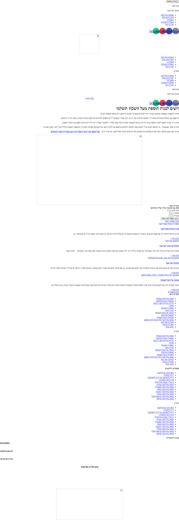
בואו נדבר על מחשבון (165, 373)
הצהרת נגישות (168, 324)
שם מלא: (175, 210)
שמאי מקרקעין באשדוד (164, 387)
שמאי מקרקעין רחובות (165, 391)
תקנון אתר (169, 327)
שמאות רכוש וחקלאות (165, 301)
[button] (89, 71)
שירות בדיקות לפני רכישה (163, 303)
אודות (171, 306)
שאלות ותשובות (167, 64)
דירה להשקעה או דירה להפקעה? (161, 377)
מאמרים (170, 62)
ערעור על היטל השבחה (169, 280)
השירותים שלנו (168, 59)
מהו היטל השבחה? (166, 380)
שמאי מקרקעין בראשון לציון (162, 396)
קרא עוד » (175, 238)
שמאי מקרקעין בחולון (165, 394)
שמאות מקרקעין (167, 57)
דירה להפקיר (169, 375)
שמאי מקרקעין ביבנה (165, 389)
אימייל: (176, 216)
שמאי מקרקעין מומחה (165, 298)
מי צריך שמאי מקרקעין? (164, 382)
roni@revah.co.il (6, 451)
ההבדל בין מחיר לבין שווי (169, 246)
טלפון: (176, 213)
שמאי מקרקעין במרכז (165, 384)
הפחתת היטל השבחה (165, 317)
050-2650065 (5, 443)
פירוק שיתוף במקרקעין (170, 229)
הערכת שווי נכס (172, 263)
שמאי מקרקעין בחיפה (165, 399)
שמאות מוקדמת (167, 315)
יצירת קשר (169, 67)
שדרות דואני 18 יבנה (6, 459)
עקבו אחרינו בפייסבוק (89, 467)
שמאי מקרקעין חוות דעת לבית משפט (159, 320)
